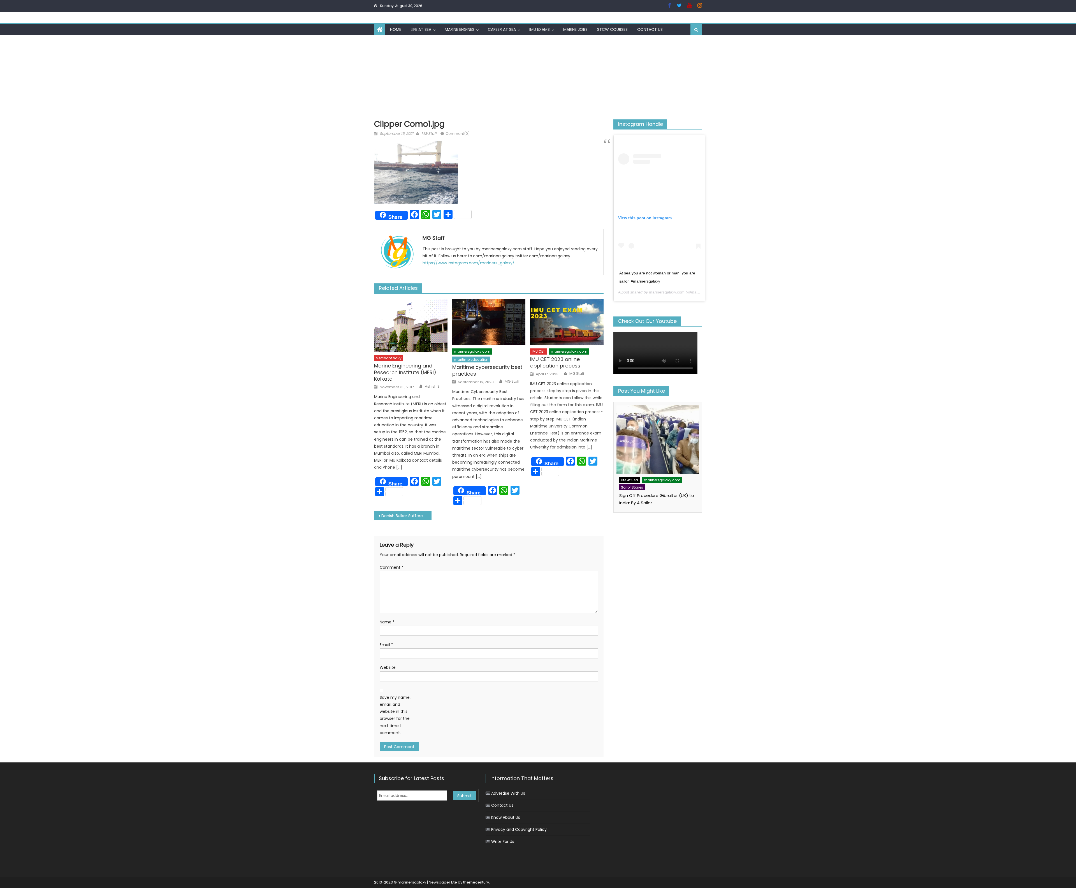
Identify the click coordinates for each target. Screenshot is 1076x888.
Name (387, 622)
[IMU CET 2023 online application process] (567, 322)
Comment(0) (458, 133)
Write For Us (502, 841)
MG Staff (429, 133)
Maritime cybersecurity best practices (487, 370)
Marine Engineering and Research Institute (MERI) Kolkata (405, 372)
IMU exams (539, 29)
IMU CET (538, 351)
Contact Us (650, 29)
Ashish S (432, 386)
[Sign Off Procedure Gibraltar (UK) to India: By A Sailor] (657, 439)
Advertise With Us (508, 793)
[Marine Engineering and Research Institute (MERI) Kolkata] (410, 325)
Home (395, 29)
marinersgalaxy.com (472, 351)
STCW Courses (612, 29)
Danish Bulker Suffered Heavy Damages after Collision (406, 516)
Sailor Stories (632, 487)
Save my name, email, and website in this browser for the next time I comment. (395, 715)
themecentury (476, 882)
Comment (392, 567)
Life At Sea (421, 29)
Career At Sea (502, 29)
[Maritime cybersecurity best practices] (489, 322)
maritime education (471, 359)
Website (388, 667)
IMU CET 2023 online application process (555, 362)
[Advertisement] (538, 77)
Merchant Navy (389, 358)
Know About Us (505, 817)
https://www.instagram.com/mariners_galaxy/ (468, 263)
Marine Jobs (575, 29)
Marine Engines (459, 29)
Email (386, 644)
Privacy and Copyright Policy (519, 829)
